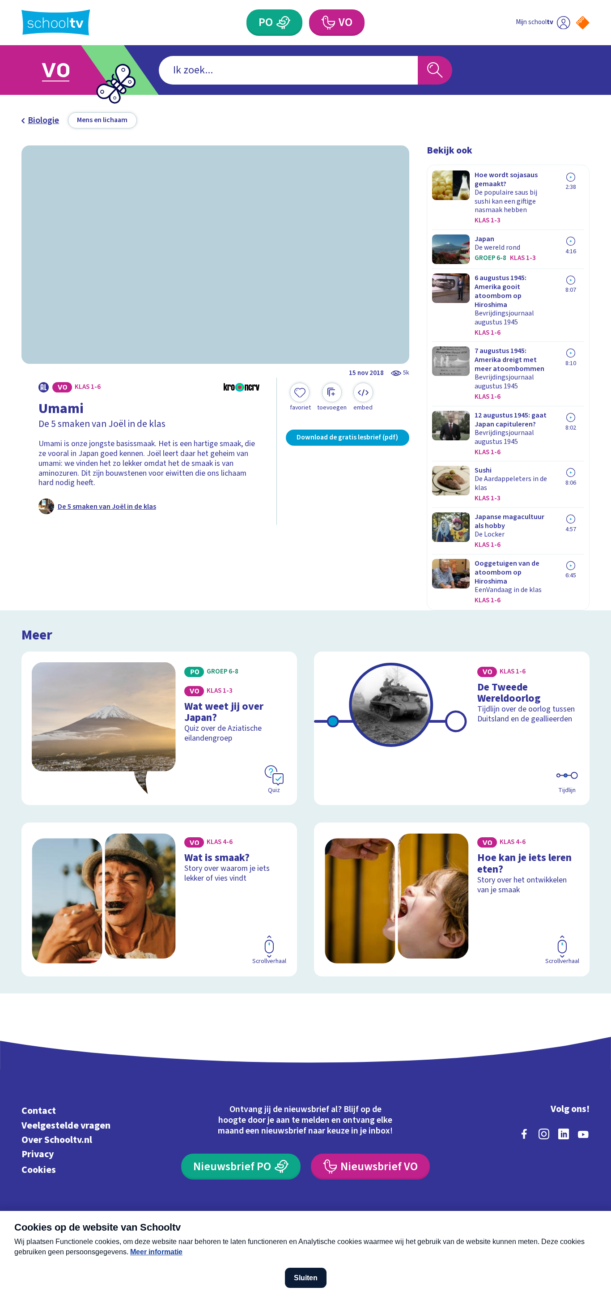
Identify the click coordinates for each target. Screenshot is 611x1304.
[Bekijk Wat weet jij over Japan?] (159, 728)
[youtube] (583, 1134)
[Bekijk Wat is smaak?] (159, 899)
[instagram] (544, 1134)
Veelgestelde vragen (65, 1126)
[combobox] (288, 70)
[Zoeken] (435, 70)
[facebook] (524, 1134)
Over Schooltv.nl (56, 1140)
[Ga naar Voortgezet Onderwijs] (65, 70)
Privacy (37, 1154)
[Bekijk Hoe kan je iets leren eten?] (452, 899)
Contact (38, 1111)
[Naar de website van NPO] (583, 23)
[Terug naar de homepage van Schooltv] (55, 22)
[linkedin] (563, 1134)
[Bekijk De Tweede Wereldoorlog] (452, 728)
